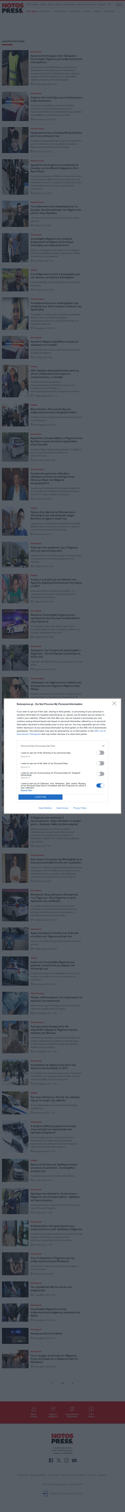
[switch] (100, 753)
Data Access (62, 808)
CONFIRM (40, 797)
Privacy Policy (79, 808)
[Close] (115, 704)
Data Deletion (45, 808)
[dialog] (62, 756)
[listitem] (62, 746)
